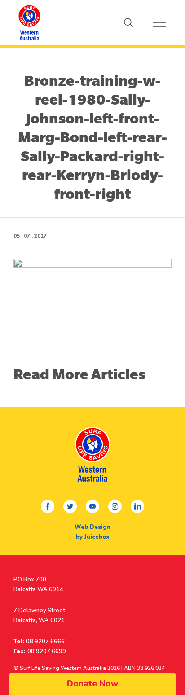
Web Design (92, 527)
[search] (128, 22)
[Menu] (159, 22)
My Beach (29, 22)
